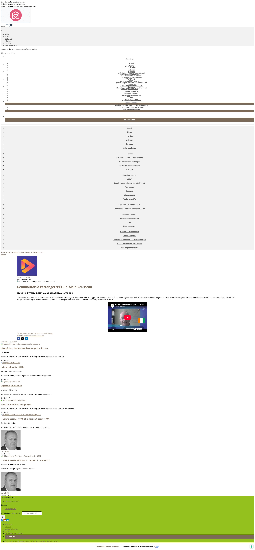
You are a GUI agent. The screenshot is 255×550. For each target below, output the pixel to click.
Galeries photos (11, 45)
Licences (8, 527)
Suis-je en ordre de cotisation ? (131, 107)
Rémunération (129, 195)
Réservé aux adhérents (129, 218)
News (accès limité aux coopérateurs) (129, 209)
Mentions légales (11, 529)
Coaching (129, 191)
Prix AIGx (129, 169)
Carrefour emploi (131, 78)
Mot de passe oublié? (131, 109)
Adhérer (8, 41)
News (7, 36)
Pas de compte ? (131, 103)
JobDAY (129, 179)
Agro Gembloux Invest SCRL (131, 86)
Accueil (7, 34)
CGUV (7, 531)
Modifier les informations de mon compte (131, 105)
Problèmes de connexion (131, 101)
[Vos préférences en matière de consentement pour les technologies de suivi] (251, 546)
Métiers (20, 336)
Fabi (131, 97)
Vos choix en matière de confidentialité (138, 547)
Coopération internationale (33, 336)
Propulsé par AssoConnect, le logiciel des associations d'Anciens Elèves (31, 541)
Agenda (131, 71)
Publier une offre (131, 91)
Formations (129, 187)
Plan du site (9, 525)
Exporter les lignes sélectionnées (13, 2)
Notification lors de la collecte (108, 547)
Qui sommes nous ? (131, 93)
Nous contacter (129, 226)
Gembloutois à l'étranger (131, 75)
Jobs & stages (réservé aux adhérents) (131, 82)
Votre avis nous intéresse (129, 165)
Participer (8, 39)
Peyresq (8, 43)
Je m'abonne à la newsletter (11, 513)
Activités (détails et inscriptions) (129, 158)
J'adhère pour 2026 (12, 501)
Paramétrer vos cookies (14, 533)
